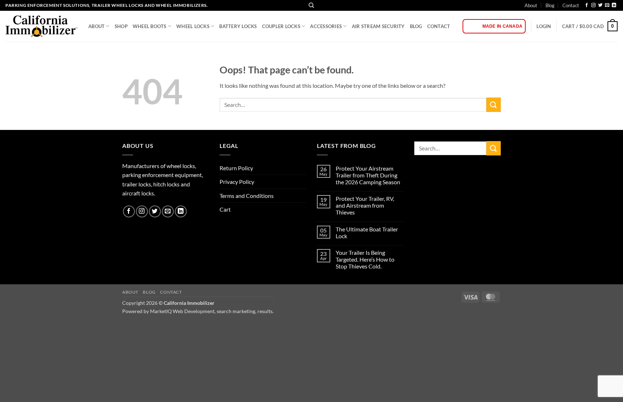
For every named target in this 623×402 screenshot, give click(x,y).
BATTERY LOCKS (238, 26)
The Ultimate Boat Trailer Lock (367, 232)
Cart (225, 209)
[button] (543, 26)
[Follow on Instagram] (593, 5)
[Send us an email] (607, 5)
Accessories (326, 26)
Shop (121, 26)
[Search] (311, 5)
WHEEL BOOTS (150, 26)
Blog (549, 5)
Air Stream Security (378, 26)
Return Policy (236, 167)
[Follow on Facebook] (586, 5)
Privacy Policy (237, 181)
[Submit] (493, 105)
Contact (570, 5)
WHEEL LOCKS (192, 26)
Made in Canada (502, 26)
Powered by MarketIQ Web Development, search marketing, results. (198, 311)
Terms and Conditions (247, 195)
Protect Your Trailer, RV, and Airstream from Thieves (365, 205)
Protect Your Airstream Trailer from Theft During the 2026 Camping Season (368, 175)
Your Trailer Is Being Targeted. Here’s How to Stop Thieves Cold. (365, 259)
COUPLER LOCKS (281, 26)
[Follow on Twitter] (600, 5)
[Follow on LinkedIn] (614, 5)
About (531, 5)
